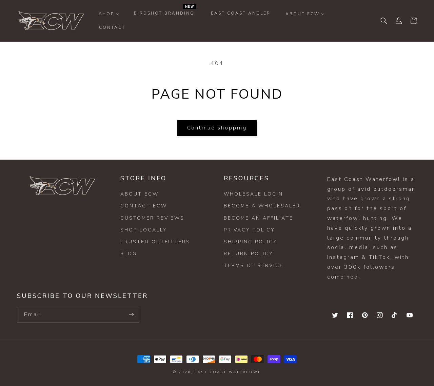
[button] (383, 20)
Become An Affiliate (258, 218)
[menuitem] (109, 14)
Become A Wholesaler (262, 206)
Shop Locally (143, 230)
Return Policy (248, 253)
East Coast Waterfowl (228, 372)
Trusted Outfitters (155, 242)
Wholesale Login (253, 194)
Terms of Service (253, 265)
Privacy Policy (249, 230)
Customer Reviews (152, 218)
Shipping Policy (250, 242)
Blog (128, 253)
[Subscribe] (131, 315)
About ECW (139, 194)
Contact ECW (143, 206)
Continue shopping (217, 127)
